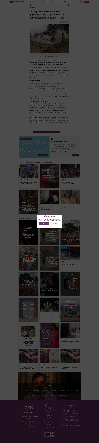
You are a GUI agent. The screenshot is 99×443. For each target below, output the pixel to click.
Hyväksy (44, 223)
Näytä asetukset (55, 223)
